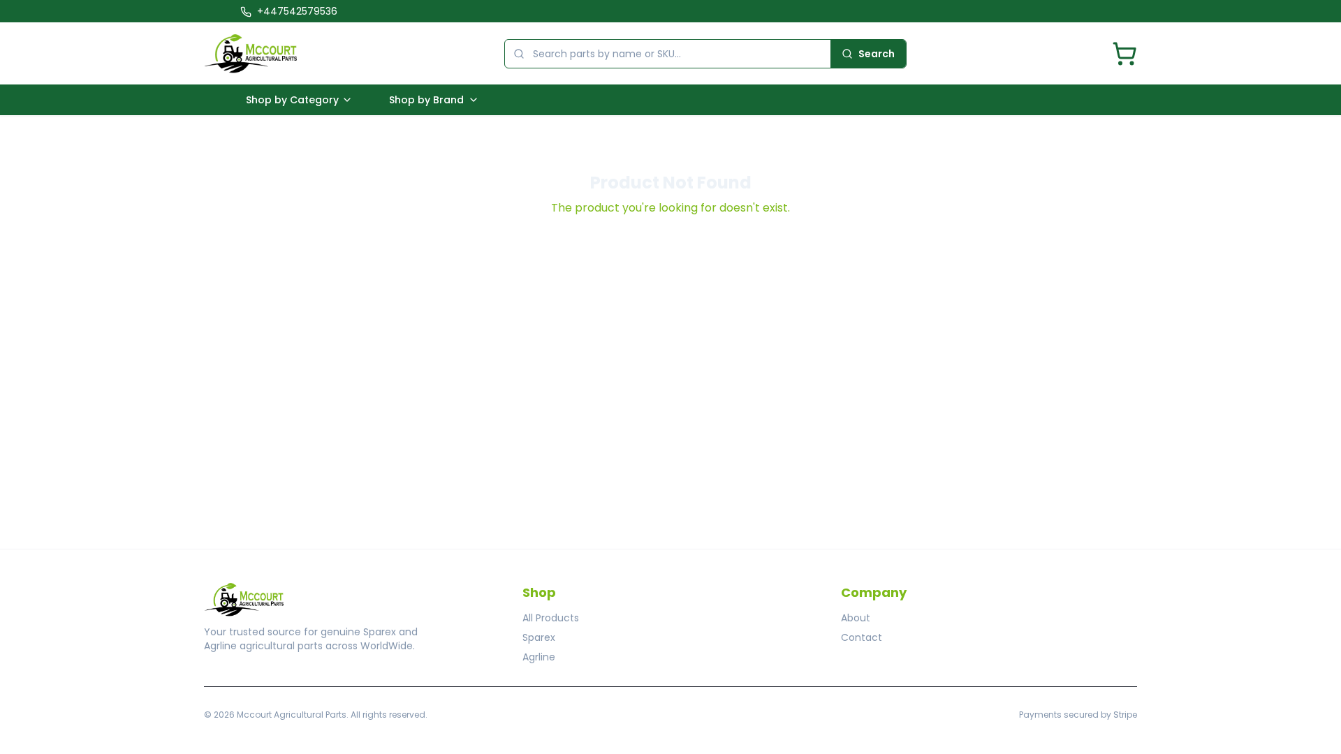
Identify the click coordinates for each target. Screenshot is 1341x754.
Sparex (538, 637)
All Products (550, 618)
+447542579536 (297, 11)
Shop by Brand (426, 100)
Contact (861, 637)
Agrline (538, 657)
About (855, 618)
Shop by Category (292, 100)
